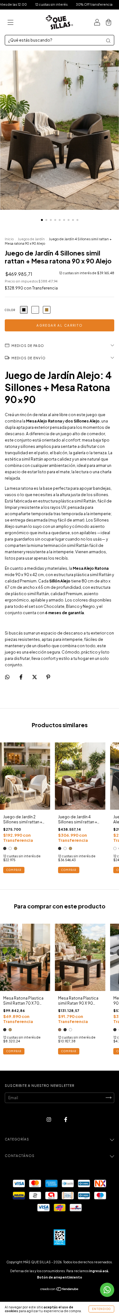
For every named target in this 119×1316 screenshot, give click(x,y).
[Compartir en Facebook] (21, 677)
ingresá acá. (99, 1271)
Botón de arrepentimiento (59, 1277)
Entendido (101, 1309)
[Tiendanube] (59, 1289)
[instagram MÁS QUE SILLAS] (49, 1119)
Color (10, 310)
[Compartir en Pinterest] (48, 677)
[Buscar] (108, 40)
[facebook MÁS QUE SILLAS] (65, 1119)
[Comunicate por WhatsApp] (107, 1290)
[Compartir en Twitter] (35, 677)
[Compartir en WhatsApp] (7, 677)
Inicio (9, 239)
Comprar (13, 870)
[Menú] (10, 23)
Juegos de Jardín (31, 239)
